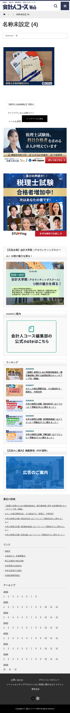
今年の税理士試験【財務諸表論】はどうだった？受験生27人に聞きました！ (44, 421)
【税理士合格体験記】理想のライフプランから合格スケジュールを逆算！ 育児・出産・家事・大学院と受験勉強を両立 (21, 106)
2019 (5, 665)
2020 (5, 654)
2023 (5, 623)
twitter (33, 698)
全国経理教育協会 (12, 575)
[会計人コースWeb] (20, 8)
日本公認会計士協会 (13, 570)
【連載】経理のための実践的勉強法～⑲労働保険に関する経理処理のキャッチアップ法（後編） (44, 375)
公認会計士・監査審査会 (15, 556)
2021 (5, 644)
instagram (38, 698)
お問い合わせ (17, 680)
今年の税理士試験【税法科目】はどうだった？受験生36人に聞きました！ (44, 405)
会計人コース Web (33, 709)
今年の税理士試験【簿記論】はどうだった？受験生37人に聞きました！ (44, 436)
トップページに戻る (34, 119)
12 (57, 607)
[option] (35, 145)
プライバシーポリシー (49, 680)
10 (46, 607)
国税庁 (8, 551)
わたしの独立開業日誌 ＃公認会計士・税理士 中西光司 (44, 390)
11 (51, 607)
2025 (5, 602)
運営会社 (35, 689)
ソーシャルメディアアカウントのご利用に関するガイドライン (35, 684)
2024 (5, 613)
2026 (5, 592)
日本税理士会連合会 (13, 566)
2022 (5, 633)
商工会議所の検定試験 (14, 561)
